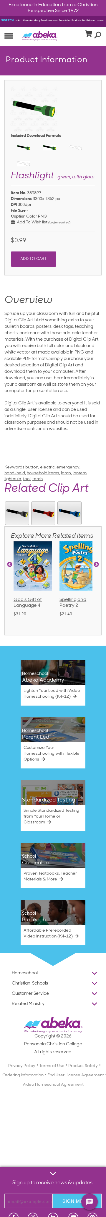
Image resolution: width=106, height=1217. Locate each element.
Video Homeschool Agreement (53, 1084)
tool (27, 479)
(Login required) (59, 222)
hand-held (14, 473)
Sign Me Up (77, 1201)
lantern (80, 473)
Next (96, 565)
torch (37, 479)
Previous (10, 565)
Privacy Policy (21, 1066)
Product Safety (83, 1066)
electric (47, 467)
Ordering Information (23, 1075)
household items (43, 473)
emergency (68, 467)
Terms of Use (51, 1066)
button (31, 467)
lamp (66, 473)
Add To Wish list (31, 222)
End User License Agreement (75, 1075)
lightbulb (12, 479)
